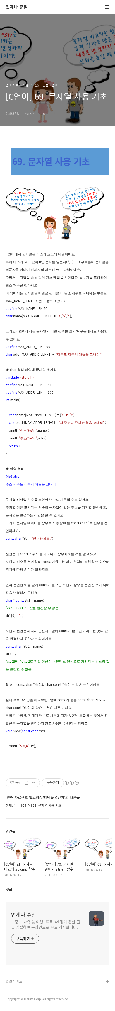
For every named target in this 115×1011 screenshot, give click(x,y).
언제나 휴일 (17, 7)
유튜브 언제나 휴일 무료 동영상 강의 (34, 990)
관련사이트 (14, 981)
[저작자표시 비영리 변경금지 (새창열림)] (71, 783)
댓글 (9, 889)
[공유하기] (26, 783)
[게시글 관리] (33, 783)
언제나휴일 (14, 999)
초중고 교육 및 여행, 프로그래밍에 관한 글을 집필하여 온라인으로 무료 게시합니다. (45, 924)
